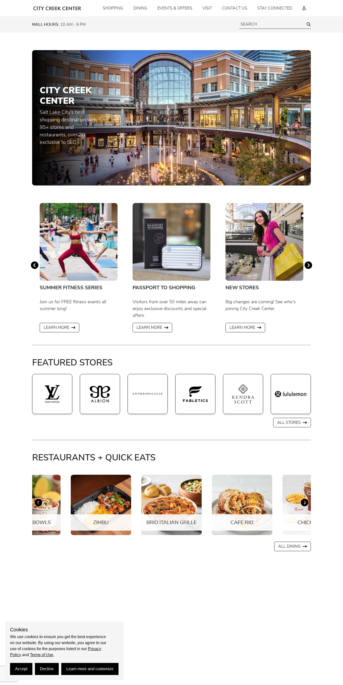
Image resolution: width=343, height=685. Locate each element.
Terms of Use (41, 655)
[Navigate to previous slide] (34, 265)
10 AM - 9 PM (59, 25)
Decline (47, 669)
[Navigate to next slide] (308, 265)
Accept (21, 669)
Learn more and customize (89, 669)
